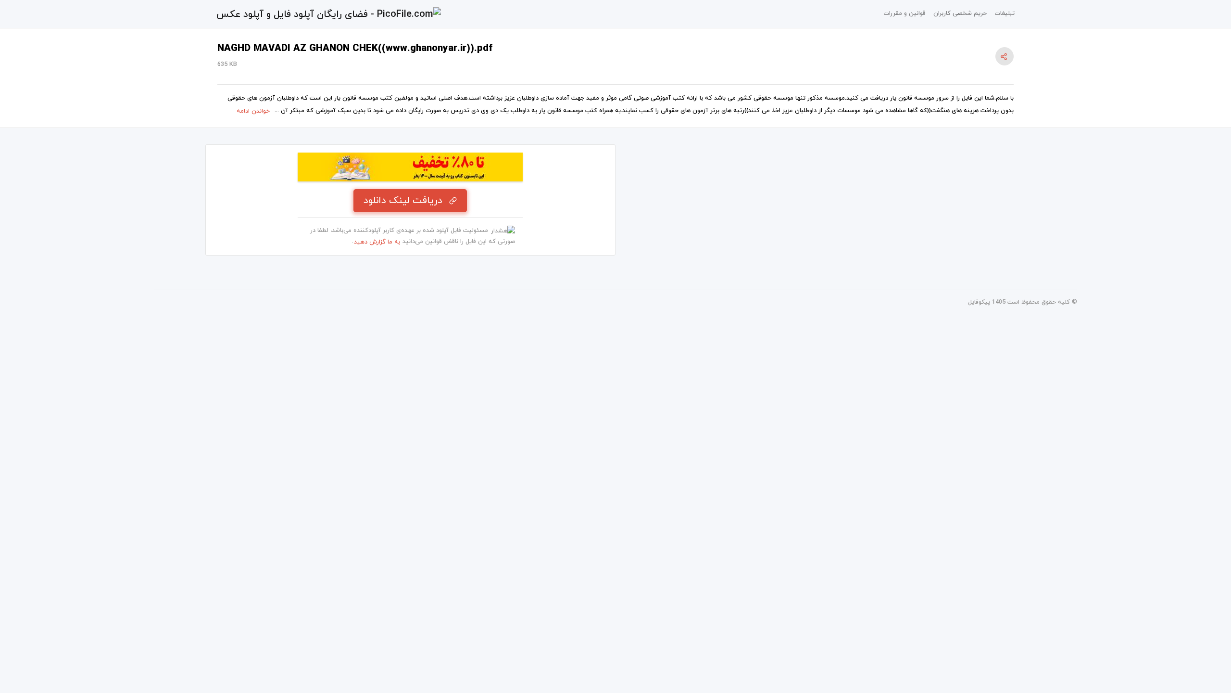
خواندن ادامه (253, 111)
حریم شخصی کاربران (960, 13)
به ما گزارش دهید (377, 242)
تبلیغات (1004, 13)
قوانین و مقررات (904, 13)
